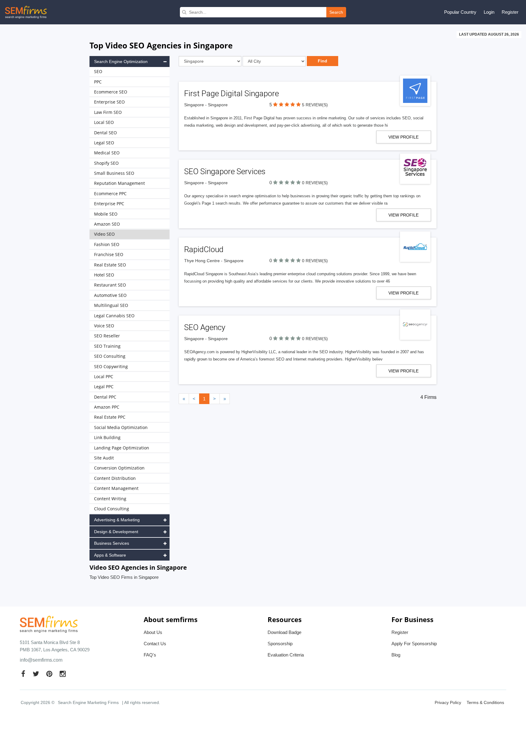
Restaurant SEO (110, 285)
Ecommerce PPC (110, 193)
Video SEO (104, 234)
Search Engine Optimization (121, 61)
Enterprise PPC (109, 203)
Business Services (111, 543)
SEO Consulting (109, 356)
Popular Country (460, 12)
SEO (98, 71)
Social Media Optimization (121, 427)
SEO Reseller (107, 336)
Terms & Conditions (485, 702)
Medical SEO (107, 153)
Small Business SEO (114, 173)
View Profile (403, 137)
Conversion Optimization (119, 468)
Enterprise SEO (109, 102)
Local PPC (103, 376)
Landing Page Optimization (121, 448)
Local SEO (104, 122)
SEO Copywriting (111, 366)
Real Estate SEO (110, 265)
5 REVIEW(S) (315, 104)
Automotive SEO (110, 295)
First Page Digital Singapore (231, 93)
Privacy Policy (448, 702)
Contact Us (155, 643)
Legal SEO (104, 143)
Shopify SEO (106, 163)
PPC (98, 82)
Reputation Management (119, 183)
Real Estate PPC (109, 417)
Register (510, 12)
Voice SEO (104, 326)
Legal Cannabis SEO (114, 315)
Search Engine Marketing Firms (88, 702)
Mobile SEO (105, 214)
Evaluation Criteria (286, 654)
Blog (395, 654)
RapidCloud (203, 249)
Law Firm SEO (108, 112)
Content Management (116, 488)
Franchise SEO (108, 254)
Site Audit (104, 458)
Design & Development (116, 531)
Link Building (107, 437)
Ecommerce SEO (110, 92)
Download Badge (284, 632)
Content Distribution (115, 478)
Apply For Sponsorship (414, 643)
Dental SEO (105, 132)
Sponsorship (280, 643)
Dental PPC (105, 397)
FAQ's (150, 654)
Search (336, 12)
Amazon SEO (107, 224)
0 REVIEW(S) (315, 182)
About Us (153, 632)
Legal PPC (104, 386)
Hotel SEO (104, 275)
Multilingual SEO (111, 305)
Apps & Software (110, 555)
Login (489, 12)
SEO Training (107, 346)
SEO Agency (204, 327)
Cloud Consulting (111, 509)
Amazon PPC (106, 407)
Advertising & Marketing (117, 519)
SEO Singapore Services (224, 171)
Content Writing (110, 498)
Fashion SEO (106, 244)
